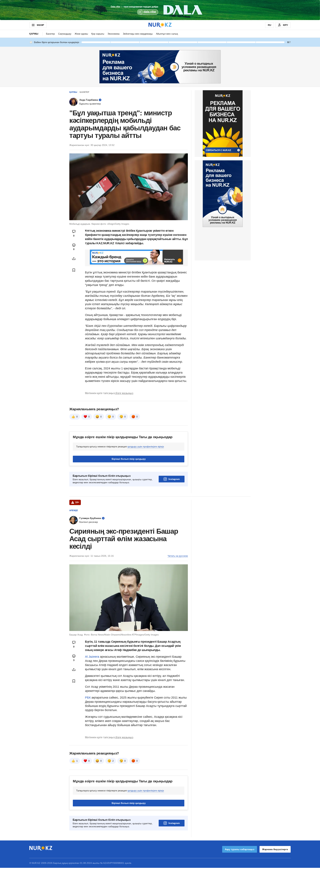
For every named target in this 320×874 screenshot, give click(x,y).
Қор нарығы (97, 33)
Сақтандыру (64, 33)
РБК (88, 697)
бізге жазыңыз (124, 393)
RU (269, 25)
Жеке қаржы (81, 33)
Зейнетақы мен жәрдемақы (138, 33)
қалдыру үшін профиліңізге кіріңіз (146, 446)
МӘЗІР (40, 25)
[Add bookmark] (74, 270)
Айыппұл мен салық (167, 33)
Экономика (114, 33)
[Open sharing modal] (73, 258)
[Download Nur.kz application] (160, 10)
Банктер (50, 33)
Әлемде (73, 510)
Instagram (174, 479)
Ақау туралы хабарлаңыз (239, 849)
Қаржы (33, 33)
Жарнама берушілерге (275, 849)
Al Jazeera (92, 656)
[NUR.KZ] (160, 25)
